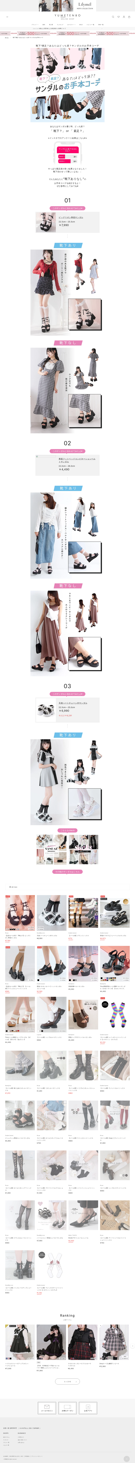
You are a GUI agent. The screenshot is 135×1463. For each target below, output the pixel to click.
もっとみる (67, 1381)
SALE (81, 24)
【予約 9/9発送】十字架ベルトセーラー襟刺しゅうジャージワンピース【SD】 (48, 1368)
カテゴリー (70, 24)
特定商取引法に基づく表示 (16, 1456)
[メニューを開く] (7, 17)
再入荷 (51, 24)
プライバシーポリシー (37, 1456)
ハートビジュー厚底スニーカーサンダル (50, 1238)
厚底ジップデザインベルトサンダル (80, 1037)
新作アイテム (6, 1437)
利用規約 (27, 1456)
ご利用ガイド (21, 1437)
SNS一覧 (101, 24)
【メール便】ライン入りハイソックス (80, 1138)
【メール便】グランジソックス (78, 935)
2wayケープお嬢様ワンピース (109, 1363)
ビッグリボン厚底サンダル (71, 217)
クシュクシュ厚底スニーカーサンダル (17, 1138)
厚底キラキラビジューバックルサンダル (113, 935)
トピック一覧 (90, 24)
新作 (44, 24)
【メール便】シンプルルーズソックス (49, 1037)
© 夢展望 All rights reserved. (10, 1459)
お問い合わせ (21, 1442)
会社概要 (5, 1456)
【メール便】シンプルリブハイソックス (113, 1188)
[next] (132, 1346)
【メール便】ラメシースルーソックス (112, 1088)
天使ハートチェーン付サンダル (73, 703)
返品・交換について (22, 1439)
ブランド (34, 24)
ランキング (60, 24)
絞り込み (14, 887)
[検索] (113, 17)
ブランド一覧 (6, 1442)
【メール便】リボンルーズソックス (48, 1088)
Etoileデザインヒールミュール (78, 1238)
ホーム (6, 37)
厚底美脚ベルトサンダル (76, 986)
